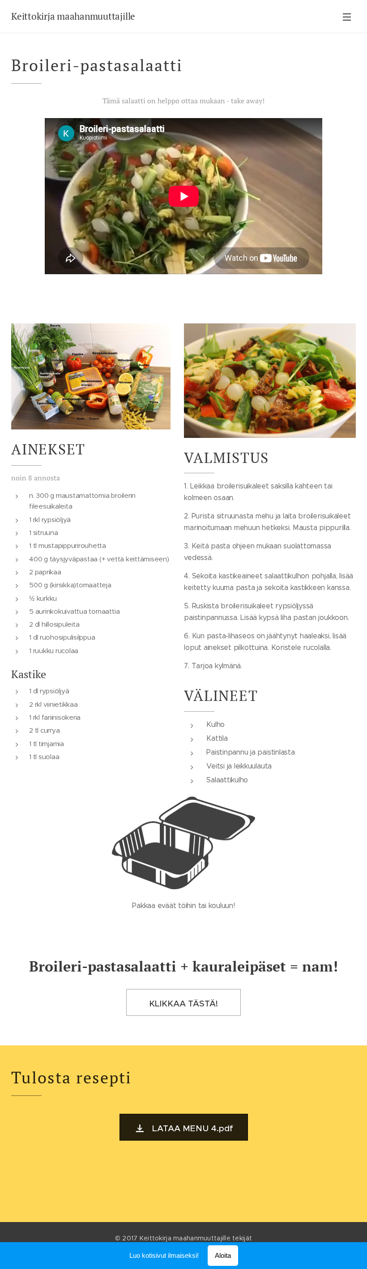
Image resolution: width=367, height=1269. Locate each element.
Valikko (347, 16)
